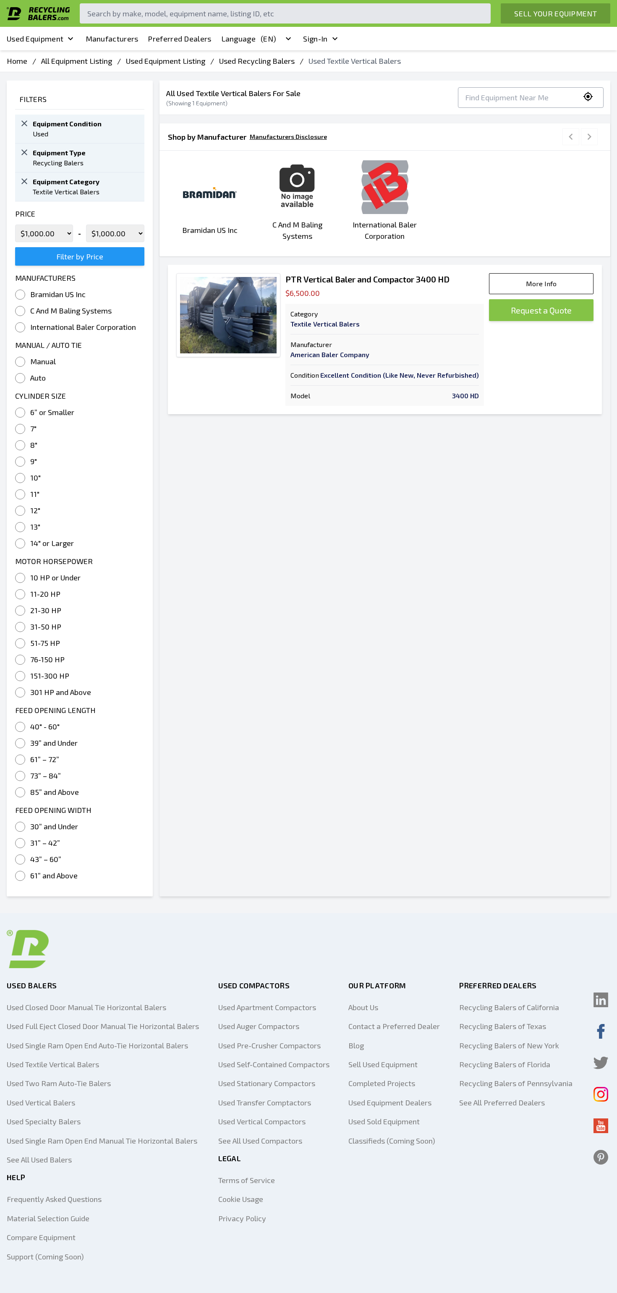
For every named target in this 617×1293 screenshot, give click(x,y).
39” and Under (54, 742)
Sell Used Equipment (383, 1064)
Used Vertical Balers (41, 1102)
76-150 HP (47, 659)
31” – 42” (45, 842)
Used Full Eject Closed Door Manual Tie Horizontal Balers (103, 1026)
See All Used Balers (39, 1159)
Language (249, 38)
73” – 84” (45, 775)
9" (33, 461)
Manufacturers (112, 38)
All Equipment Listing (76, 60)
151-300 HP (49, 675)
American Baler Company (329, 354)
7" (33, 428)
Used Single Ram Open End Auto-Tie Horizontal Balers (97, 1045)
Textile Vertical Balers (325, 324)
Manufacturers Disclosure (288, 136)
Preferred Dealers (179, 38)
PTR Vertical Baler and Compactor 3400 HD (367, 279)
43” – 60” (45, 859)
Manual (43, 361)
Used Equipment (35, 38)
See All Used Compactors (260, 1140)
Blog (356, 1045)
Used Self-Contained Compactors (273, 1064)
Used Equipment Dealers (389, 1102)
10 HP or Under (55, 577)
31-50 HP (45, 626)
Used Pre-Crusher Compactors (269, 1045)
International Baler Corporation (83, 327)
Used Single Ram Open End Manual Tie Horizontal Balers (102, 1140)
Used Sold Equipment (384, 1121)
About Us (363, 1007)
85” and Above (54, 792)
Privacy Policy (242, 1218)
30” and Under (54, 826)
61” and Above (54, 875)
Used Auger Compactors (258, 1026)
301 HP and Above (60, 692)
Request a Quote (541, 310)
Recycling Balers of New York (509, 1045)
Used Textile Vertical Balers (53, 1064)
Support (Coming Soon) (45, 1256)
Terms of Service (246, 1180)
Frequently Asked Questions (54, 1199)
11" (34, 494)
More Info (541, 283)
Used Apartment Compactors (267, 1007)
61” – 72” (44, 759)
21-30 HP (45, 610)
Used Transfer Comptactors (264, 1102)
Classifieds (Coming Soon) (391, 1140)
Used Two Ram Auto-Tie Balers (59, 1083)
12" (35, 510)
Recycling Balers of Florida (504, 1064)
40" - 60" (45, 726)
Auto (38, 377)
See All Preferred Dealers (502, 1102)
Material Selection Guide (48, 1218)
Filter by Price (79, 256)
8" (33, 444)
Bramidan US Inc (58, 294)
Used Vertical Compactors (262, 1121)
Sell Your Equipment (555, 13)
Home (17, 60)
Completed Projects (381, 1083)
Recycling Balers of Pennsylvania (516, 1083)
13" (35, 526)
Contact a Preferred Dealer (394, 1026)
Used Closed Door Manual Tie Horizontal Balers (86, 1007)
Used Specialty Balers (44, 1121)
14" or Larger (52, 543)
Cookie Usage (240, 1199)
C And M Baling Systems (71, 310)
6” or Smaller (52, 412)
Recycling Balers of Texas (502, 1026)
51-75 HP (45, 643)
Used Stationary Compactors (266, 1083)
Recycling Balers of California (509, 1007)
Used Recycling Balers (257, 60)
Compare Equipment (41, 1237)
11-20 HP (45, 593)
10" (35, 477)
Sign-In (315, 38)
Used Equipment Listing (165, 60)
